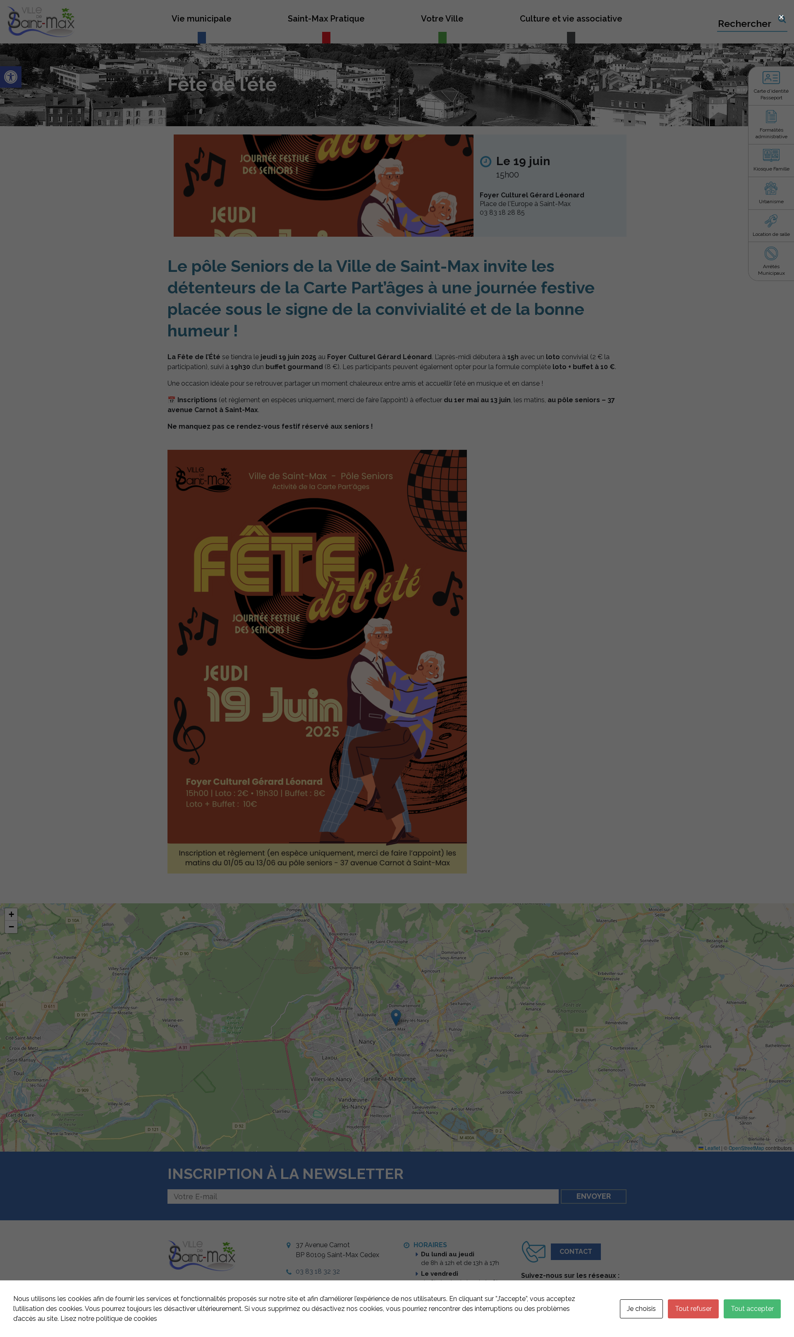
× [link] (781, 16)
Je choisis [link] (641, 1309)
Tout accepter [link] (752, 1309)
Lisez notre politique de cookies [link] (108, 1319)
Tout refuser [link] (693, 1309)
